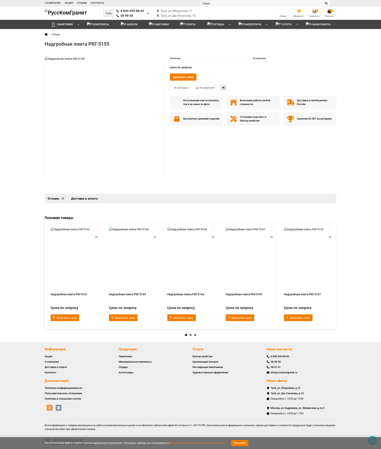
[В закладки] (97, 229)
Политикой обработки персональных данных (197, 442)
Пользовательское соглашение (63, 393)
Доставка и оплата (84, 198)
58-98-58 (126, 15)
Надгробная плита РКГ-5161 (69, 294)
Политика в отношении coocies (63, 398)
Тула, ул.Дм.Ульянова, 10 (178, 15)
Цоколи (132, 24)
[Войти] (283, 11)
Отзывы (56, 198)
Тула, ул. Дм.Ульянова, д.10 (287, 393)
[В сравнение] (97, 237)
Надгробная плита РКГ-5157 (302, 294)
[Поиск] (326, 3)
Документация (57, 381)
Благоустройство (202, 356)
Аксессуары (253, 24)
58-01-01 (276, 367)
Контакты (50, 372)
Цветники (162, 24)
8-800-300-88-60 (132, 11)
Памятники (65, 24)
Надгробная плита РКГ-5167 (244, 294)
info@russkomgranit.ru (284, 372)
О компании (52, 361)
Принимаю (239, 443)
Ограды (219, 24)
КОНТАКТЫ (97, 3)
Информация (55, 349)
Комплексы (101, 24)
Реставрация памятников (207, 367)
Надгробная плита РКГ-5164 (127, 294)
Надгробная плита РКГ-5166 (185, 294)
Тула (108, 13)
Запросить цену (183, 77)
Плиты (190, 24)
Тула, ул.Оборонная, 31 (176, 11)
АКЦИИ (69, 3)
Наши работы (321, 24)
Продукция (128, 349)
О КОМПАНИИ (53, 3)
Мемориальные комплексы (135, 361)
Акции (48, 356)
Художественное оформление (210, 372)
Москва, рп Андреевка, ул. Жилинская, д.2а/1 (298, 408)
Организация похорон (205, 361)
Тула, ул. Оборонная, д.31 (285, 387)
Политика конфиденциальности (63, 387)
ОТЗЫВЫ (82, 3)
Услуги (197, 349)
